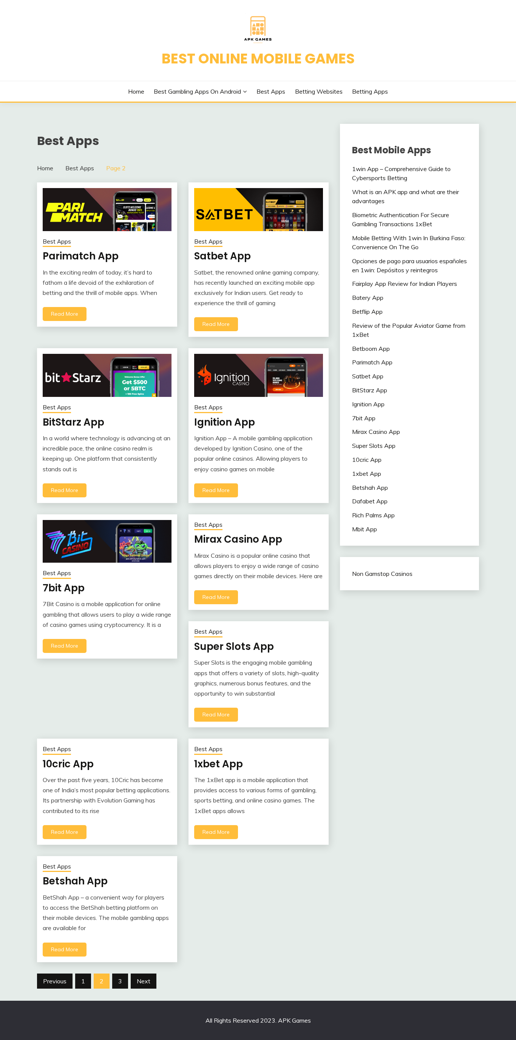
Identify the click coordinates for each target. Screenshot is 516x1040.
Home (136, 91)
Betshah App (75, 881)
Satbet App (222, 256)
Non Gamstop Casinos (382, 573)
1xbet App (218, 764)
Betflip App (367, 311)
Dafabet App (370, 501)
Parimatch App (81, 256)
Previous (54, 981)
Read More (64, 313)
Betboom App (371, 348)
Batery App (367, 297)
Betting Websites (319, 91)
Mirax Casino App (238, 539)
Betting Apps (370, 91)
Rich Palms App (373, 515)
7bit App (64, 588)
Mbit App (364, 529)
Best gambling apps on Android (197, 91)
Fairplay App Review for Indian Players (404, 283)
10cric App (68, 764)
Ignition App (224, 422)
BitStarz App (73, 422)
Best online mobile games (258, 58)
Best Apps (270, 91)
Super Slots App (234, 646)
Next (143, 981)
